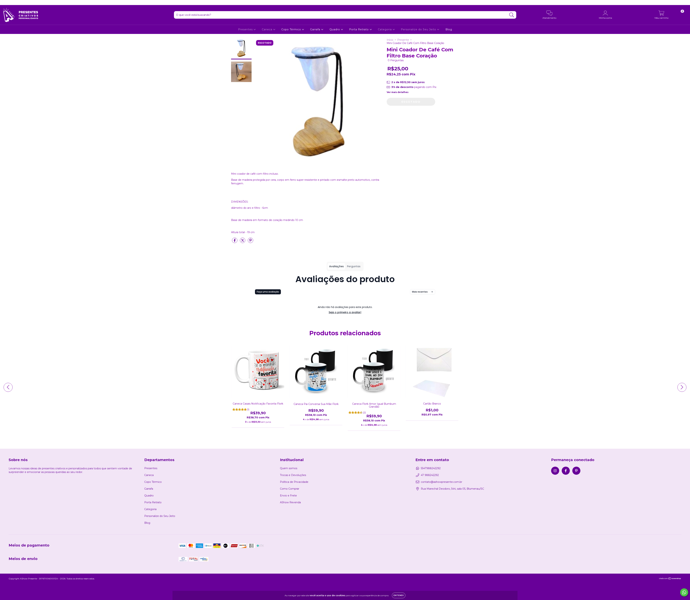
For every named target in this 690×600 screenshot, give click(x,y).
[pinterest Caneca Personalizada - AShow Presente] (16, 2)
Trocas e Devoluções (293, 475)
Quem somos (288, 468)
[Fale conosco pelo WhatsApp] (684, 592)
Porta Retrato (359, 29)
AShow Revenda (290, 502)
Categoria (385, 29)
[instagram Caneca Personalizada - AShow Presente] (5, 2)
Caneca (267, 29)
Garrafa (315, 29)
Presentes (246, 29)
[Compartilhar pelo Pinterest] (250, 241)
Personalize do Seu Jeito (419, 29)
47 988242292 (430, 475)
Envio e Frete (288, 495)
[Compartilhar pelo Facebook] (235, 241)
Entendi (399, 595)
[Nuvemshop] (670, 578)
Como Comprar (289, 488)
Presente (403, 39)
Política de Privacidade (294, 482)
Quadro (335, 29)
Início (390, 39)
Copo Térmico (291, 29)
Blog (448, 29)
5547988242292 (431, 468)
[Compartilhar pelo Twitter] (243, 241)
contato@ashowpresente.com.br (441, 482)
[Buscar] (511, 15)
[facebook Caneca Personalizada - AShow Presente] (10, 2)
